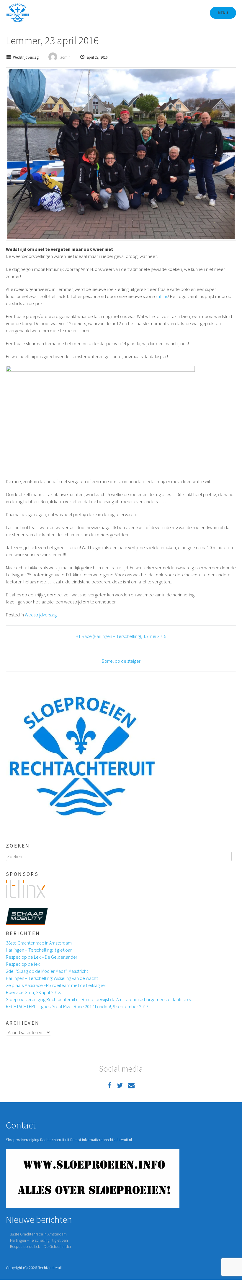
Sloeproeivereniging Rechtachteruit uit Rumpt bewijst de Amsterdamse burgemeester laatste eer (100, 999)
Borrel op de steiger (121, 661)
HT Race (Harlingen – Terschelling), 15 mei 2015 (121, 636)
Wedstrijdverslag (26, 57)
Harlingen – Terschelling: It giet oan (39, 950)
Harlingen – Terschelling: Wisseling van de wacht (52, 978)
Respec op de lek (23, 964)
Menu (223, 12)
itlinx (163, 296)
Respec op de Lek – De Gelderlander (41, 957)
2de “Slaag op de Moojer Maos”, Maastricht (47, 971)
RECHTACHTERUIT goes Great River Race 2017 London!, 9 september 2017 (77, 1006)
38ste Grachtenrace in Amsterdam (39, 943)
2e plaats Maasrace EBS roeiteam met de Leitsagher (56, 985)
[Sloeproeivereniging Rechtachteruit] (18, 13)
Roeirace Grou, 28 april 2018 (33, 992)
